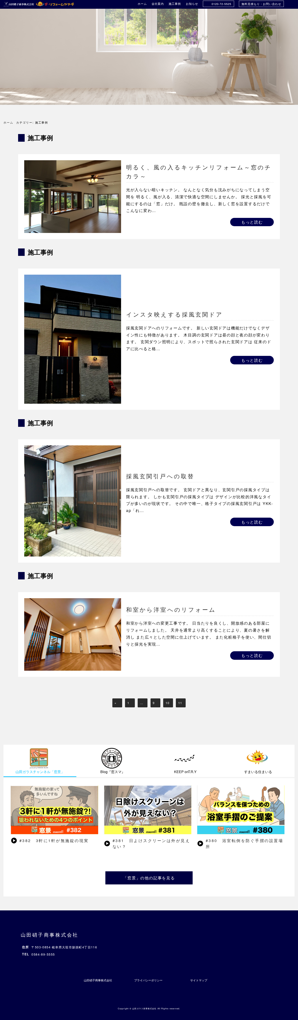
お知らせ (192, 4)
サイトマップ (198, 980)
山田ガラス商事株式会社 (144, 1008)
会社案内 (158, 4)
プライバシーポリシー (148, 980)
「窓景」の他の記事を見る (149, 877)
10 (168, 703)
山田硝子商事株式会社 (50, 934)
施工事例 (175, 4)
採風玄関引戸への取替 (160, 476)
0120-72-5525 (221, 4)
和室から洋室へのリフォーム (174, 609)
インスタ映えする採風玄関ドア (174, 314)
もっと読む (252, 222)
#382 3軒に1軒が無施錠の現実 (54, 840)
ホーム (142, 4)
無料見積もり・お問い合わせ (261, 4)
